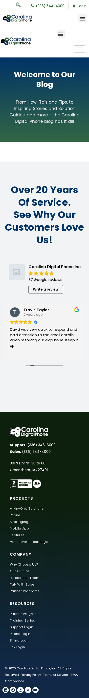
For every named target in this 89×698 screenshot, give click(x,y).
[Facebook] (13, 690)
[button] (21, 5)
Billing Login (19, 640)
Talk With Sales (22, 584)
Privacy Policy (31, 675)
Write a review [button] (46, 289)
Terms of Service (55, 675)
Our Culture (19, 571)
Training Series (22, 620)
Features (17, 535)
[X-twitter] (28, 690)
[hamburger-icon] (79, 49)
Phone (15, 515)
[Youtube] (35, 690)
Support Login (21, 627)
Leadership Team (25, 577)
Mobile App (19, 528)
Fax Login (17, 647)
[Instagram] (20, 690)
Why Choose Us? (24, 564)
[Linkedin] (5, 690)
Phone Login (20, 633)
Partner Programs (25, 591)
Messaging (19, 521)
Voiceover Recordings (29, 541)
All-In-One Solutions (27, 508)
